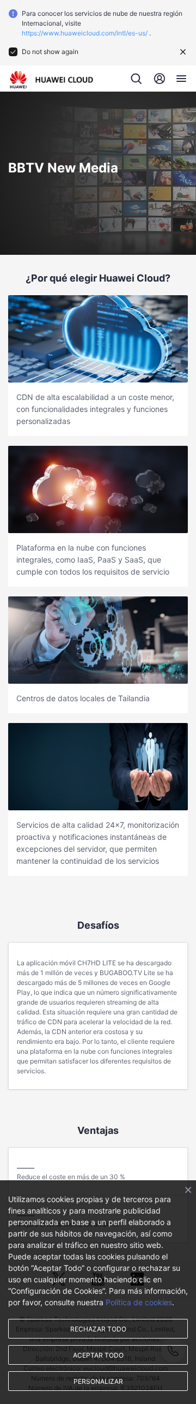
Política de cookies (139, 1302)
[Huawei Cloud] (51, 79)
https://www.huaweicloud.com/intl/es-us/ (85, 33)
